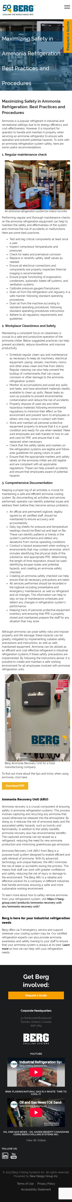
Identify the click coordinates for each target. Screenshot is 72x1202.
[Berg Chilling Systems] (36, 1035)
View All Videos (36, 1140)
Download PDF (15, 785)
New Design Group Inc (44, 1176)
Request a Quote (68, 36)
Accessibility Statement (36, 1189)
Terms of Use (25, 1183)
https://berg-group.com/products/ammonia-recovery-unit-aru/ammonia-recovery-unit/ (33, 902)
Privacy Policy (46, 1183)
